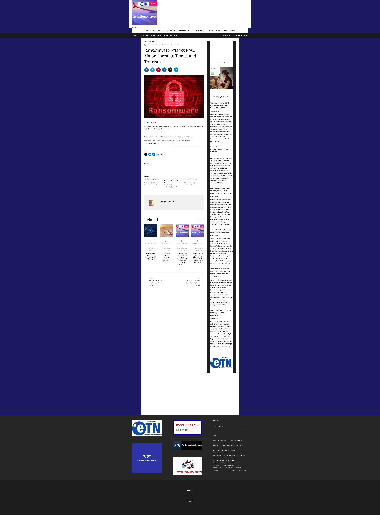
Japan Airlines (219, 460)
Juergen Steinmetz (152, 44)
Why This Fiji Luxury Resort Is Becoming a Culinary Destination (220, 312)
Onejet (231, 462)
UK (222, 470)
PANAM (238, 462)
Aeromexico (218, 440)
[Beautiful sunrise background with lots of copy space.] (166, 230)
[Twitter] (236, 35)
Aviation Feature (164, 44)
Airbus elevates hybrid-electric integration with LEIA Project (150, 256)
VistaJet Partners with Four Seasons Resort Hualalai (156, 281)
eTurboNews (156, 30)
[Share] (146, 69)
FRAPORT (228, 455)
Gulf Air (242, 455)
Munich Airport (220, 462)
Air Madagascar (220, 445)
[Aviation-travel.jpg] (182, 230)
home (147, 30)
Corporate (173, 35)
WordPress (242, 470)
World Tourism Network (159, 35)
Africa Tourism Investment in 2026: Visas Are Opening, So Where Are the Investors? (220, 271)
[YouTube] (239, 35)
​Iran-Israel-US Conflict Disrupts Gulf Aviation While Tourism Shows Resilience (198, 258)
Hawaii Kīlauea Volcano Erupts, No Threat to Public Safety (172, 181)
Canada (235, 448)
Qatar (224, 465)
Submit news (199, 30)
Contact (232, 30)
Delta (227, 450)
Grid (235, 455)
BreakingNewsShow (185, 30)
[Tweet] (152, 69)
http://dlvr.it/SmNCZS (151, 143)
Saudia (231, 467)
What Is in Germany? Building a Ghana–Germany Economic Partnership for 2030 (221, 105)
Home (147, 35)
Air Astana (229, 440)
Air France (235, 443)
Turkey (216, 470)
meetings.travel (169, 30)
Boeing (228, 448)
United (228, 470)
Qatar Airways (233, 465)
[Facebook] (234, 35)
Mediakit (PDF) (221, 30)
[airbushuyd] (150, 230)
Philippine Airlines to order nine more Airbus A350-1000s (166, 257)
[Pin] (158, 69)
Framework (218, 455)
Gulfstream (218, 458)
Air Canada (225, 443)
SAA (226, 467)
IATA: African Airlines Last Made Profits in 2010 (193, 281)
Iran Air (233, 458)
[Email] (170, 69)
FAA (229, 453)
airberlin (238, 440)
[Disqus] (174, 323)
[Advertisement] (212, 13)
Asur (216, 448)
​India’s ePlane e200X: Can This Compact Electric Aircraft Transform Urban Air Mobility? (182, 259)
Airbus (216, 443)
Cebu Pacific (218, 450)
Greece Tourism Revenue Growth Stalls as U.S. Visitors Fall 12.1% (220, 149)
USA (234, 470)
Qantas (217, 465)
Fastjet (235, 453)
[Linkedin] (241, 35)
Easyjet (234, 450)
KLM (228, 460)
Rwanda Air (218, 467)
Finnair (242, 453)
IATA (226, 458)
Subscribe (210, 30)
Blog (221, 448)
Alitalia (240, 445)
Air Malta (231, 445)
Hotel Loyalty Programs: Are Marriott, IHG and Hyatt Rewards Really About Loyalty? (220, 190)
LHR (233, 460)
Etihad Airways (219, 453)
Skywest (239, 467)
